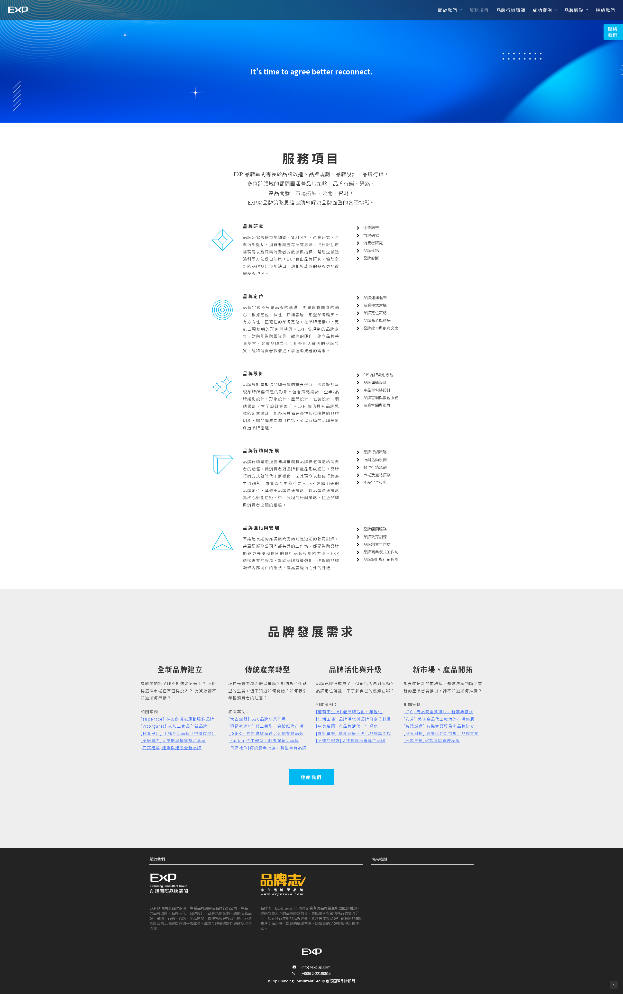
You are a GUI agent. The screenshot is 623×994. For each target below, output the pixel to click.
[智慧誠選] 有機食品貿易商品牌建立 (439, 726)
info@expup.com (315, 966)
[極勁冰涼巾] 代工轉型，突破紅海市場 (266, 726)
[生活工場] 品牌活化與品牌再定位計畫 (353, 719)
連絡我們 (605, 10)
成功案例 (542, 10)
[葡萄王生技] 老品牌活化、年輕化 (349, 711)
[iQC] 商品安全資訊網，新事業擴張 (438, 711)
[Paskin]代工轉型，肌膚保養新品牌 (263, 740)
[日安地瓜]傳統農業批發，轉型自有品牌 (267, 747)
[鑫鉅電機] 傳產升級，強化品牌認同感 (353, 733)
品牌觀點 (574, 10)
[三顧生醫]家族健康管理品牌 (431, 740)
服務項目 (479, 10)
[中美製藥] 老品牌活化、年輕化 (347, 726)
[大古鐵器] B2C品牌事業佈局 (257, 719)
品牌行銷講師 (510, 10)
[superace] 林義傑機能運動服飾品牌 (177, 719)
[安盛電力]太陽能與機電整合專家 (173, 740)
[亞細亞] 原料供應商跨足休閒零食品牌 (266, 733)
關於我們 (447, 10)
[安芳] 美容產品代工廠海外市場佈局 (439, 719)
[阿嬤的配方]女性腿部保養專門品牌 (350, 740)
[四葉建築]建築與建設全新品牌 (171, 747)
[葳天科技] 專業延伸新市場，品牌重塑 (441, 733)
